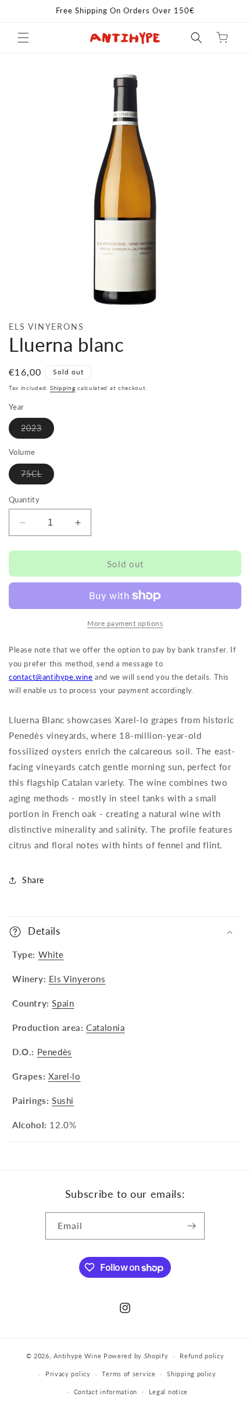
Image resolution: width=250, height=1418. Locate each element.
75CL (37, 476)
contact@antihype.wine (51, 676)
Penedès (54, 1052)
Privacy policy (68, 1373)
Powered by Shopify (136, 1355)
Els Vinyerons (77, 979)
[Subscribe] (191, 1226)
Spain (63, 1003)
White (51, 954)
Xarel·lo (64, 1076)
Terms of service (128, 1373)
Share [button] (33, 880)
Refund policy (202, 1355)
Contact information (105, 1391)
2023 (37, 430)
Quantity (24, 499)
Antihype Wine (77, 1355)
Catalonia (105, 1027)
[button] (23, 37)
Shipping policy (191, 1373)
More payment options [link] (125, 623)
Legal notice (168, 1391)
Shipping (63, 387)
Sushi (63, 1100)
